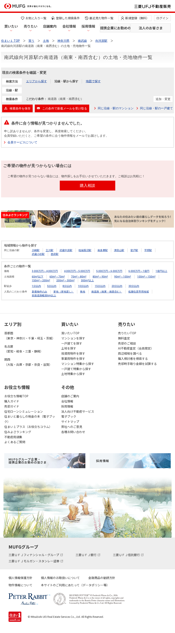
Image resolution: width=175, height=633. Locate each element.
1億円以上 (161, 271)
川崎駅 (35, 250)
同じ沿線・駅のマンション (116, 108)
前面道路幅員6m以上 (44, 295)
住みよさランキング (17, 432)
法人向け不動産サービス (77, 411)
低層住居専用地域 (138, 291)
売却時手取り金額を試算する (137, 364)
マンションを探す (73, 338)
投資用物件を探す (73, 353)
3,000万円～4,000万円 (45, 271)
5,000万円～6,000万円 (109, 271)
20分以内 (117, 286)
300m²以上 (87, 280)
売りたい (30, 26)
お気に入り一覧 (35, 18)
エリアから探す (36, 81)
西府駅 (54, 254)
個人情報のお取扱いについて (60, 577)
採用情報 (88, 26)
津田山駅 (119, 250)
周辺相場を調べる (130, 353)
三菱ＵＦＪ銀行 (86, 554)
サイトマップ (70, 421)
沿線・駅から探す (66, 81)
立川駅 (49, 250)
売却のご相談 (127, 343)
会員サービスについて (22, 142)
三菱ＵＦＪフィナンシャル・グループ (34, 554)
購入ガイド (11, 401)
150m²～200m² (41, 280)
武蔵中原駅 (66, 250)
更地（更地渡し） (63, 291)
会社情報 (69, 26)
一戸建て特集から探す (76, 369)
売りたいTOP (127, 333)
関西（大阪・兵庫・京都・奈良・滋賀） (28, 362)
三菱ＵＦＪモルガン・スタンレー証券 (34, 561)
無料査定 (124, 338)
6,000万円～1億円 (138, 271)
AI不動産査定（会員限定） (136, 348)
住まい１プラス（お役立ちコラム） (28, 426)
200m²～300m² (65, 280)
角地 (82, 291)
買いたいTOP (70, 333)
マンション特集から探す (77, 364)
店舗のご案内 (70, 396)
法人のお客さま (151, 27)
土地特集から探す (73, 374)
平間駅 (148, 250)
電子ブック (68, 416)
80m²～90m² (100, 276)
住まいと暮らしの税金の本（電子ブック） (29, 419)
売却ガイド (11, 406)
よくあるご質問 (14, 442)
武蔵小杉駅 (38, 254)
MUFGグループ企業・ (28, 460)
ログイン (162, 18)
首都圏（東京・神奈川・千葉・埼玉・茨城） (29, 335)
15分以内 (100, 286)
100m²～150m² (146, 276)
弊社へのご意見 (71, 426)
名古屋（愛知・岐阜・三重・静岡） (23, 349)
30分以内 (133, 286)
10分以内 (83, 286)
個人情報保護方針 (20, 577)
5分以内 (51, 286)
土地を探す (68, 348)
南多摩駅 (103, 250)
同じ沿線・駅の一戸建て (156, 108)
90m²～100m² (122, 276)
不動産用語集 (13, 437)
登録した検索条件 (68, 18)
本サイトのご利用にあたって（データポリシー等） (75, 585)
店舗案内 (50, 26)
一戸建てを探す (71, 343)
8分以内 (67, 286)
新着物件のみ (39, 291)
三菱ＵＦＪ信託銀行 (126, 554)
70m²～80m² (78, 276)
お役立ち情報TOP (16, 396)
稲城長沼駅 (85, 250)
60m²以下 (37, 276)
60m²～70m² (57, 276)
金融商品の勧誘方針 (101, 577)
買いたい (11, 26)
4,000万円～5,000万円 (77, 271)
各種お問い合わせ (73, 432)
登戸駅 (134, 250)
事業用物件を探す (73, 358)
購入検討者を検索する (133, 358)
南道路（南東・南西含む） (106, 291)
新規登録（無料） (137, 18)
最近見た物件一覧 (101, 18)
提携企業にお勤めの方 (115, 27)
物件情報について (20, 585)
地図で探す (93, 81)
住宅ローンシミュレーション (23, 411)
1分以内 (36, 286)
